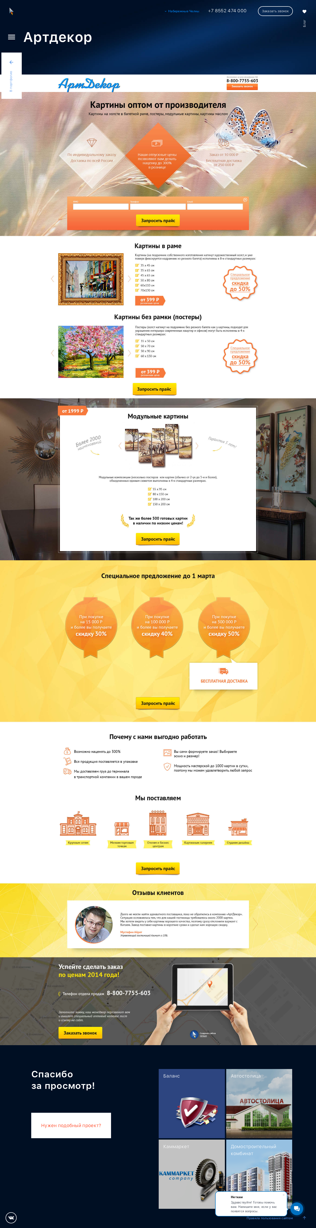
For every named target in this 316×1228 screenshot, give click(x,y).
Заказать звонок (275, 11)
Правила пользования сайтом (270, 1218)
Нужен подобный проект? (71, 1125)
